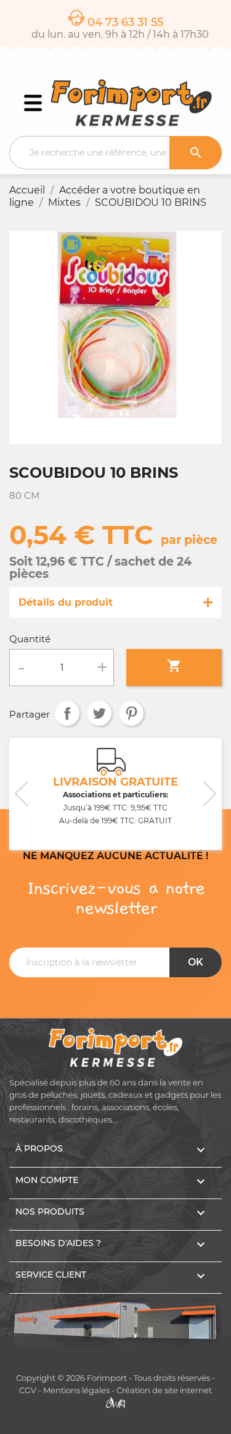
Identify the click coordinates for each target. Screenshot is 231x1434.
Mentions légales (76, 1390)
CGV (27, 1390)
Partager (67, 713)
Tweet (99, 713)
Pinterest (131, 713)
